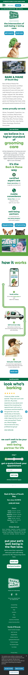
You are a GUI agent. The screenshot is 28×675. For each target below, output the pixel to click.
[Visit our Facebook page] (12, 594)
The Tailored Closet (14, 644)
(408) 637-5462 (14, 503)
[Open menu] (24, 5)
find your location (14, 566)
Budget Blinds (14, 634)
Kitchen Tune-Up (14, 637)
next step (14, 475)
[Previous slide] (2, 412)
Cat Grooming (14, 604)
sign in (19, 479)
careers (14, 617)
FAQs (14, 609)
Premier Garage (14, 642)
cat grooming (20, 225)
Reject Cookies (19, 668)
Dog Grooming (14, 607)
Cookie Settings (14, 672)
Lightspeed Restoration (14, 639)
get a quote (10, 5)
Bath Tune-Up (14, 632)
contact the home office (14, 622)
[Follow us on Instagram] (16, 594)
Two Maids (14, 647)
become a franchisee (14, 619)
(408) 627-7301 (15, 599)
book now (18, 5)
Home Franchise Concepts (14, 629)
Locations (14, 612)
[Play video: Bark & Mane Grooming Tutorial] (14, 245)
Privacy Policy (14, 652)
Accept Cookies (9, 668)
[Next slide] (26, 412)
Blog (14, 614)
